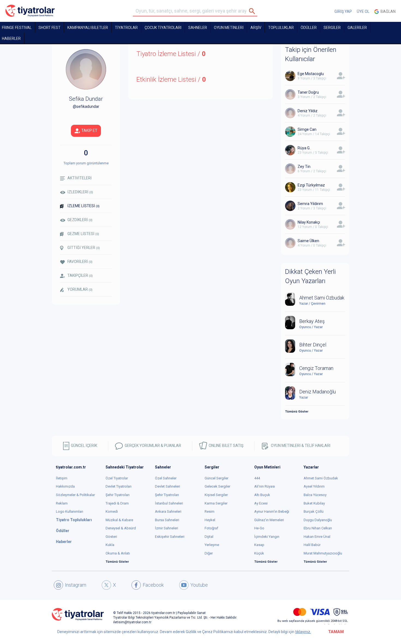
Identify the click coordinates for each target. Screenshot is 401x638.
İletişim (61, 478)
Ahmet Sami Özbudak (321, 478)
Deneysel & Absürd (121, 528)
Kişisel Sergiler (216, 495)
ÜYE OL (363, 11)
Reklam (62, 503)
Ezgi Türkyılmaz (311, 185)
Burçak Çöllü (314, 511)
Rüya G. (304, 148)
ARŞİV (255, 27)
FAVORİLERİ (79, 261)
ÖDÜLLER (309, 27)
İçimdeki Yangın (266, 537)
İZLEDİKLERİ (80, 192)
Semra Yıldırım (310, 203)
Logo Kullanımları (69, 511)
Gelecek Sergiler (217, 486)
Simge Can (307, 129)
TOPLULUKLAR (281, 27)
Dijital (209, 537)
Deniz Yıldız (308, 111)
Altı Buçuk (262, 495)
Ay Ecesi (261, 503)
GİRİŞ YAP (343, 11)
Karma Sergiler (216, 503)
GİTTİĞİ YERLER (83, 247)
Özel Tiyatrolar (117, 478)
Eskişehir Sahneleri (169, 537)
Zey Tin (304, 166)
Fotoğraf (211, 528)
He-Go (259, 528)
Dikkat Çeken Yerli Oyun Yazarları (310, 276)
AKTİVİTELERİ (79, 178)
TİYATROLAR (126, 27)
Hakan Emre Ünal (317, 537)
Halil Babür (312, 545)
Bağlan (387, 11)
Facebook (153, 585)
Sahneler (197, 27)
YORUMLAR (79, 289)
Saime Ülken (308, 241)
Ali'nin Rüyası (264, 486)
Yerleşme (212, 545)
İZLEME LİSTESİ (83, 206)
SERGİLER (332, 27)
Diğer (209, 553)
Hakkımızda (65, 486)
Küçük (259, 553)
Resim (209, 511)
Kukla (110, 545)
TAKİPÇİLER (80, 275)
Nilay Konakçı (309, 222)
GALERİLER (357, 27)
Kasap (259, 545)
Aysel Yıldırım (314, 486)
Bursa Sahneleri (167, 520)
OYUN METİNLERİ (229, 27)
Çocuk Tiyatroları (163, 27)
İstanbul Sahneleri (169, 503)
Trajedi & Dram (117, 503)
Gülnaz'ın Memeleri (269, 520)
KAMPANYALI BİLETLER (87, 27)
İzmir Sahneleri (166, 528)
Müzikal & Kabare (119, 520)
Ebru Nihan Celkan (318, 528)
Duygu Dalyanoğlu (318, 520)
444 (257, 478)
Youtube (199, 585)
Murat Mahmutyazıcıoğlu (323, 553)
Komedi (112, 511)
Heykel (210, 520)
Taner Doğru (308, 92)
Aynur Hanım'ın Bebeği (271, 511)
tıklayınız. (303, 632)
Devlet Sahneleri (167, 486)
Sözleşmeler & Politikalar (75, 495)
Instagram (75, 585)
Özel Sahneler (165, 478)
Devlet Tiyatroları (118, 486)
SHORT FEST (49, 27)
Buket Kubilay (314, 503)
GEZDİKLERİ (79, 220)
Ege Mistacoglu (311, 74)
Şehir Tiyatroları (118, 495)
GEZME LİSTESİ (83, 234)
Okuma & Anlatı (118, 553)
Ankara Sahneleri (168, 511)
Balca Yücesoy (315, 495)
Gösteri (111, 537)
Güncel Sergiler (216, 478)
